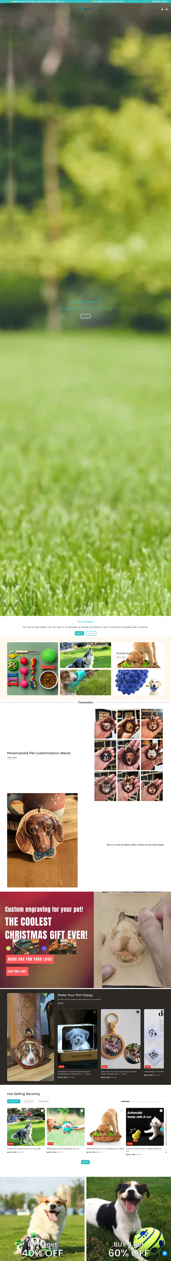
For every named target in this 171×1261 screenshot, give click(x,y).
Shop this (60, 1003)
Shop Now (85, 316)
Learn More (12, 757)
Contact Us (91, 633)
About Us (79, 633)
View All (85, 1162)
